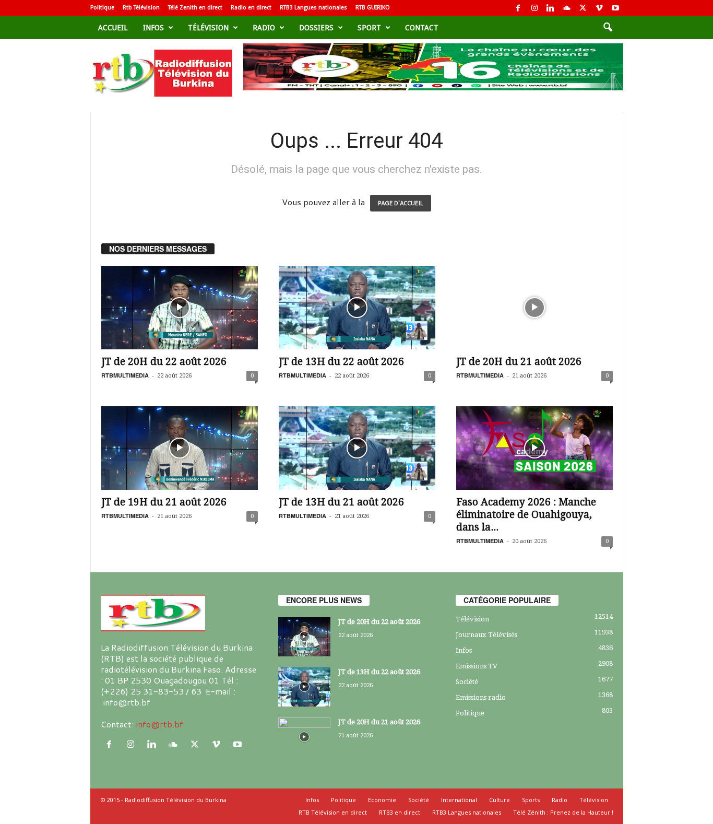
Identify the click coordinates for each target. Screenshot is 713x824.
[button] (607, 27)
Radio (264, 27)
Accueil (112, 27)
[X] (583, 8)
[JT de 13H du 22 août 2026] (357, 307)
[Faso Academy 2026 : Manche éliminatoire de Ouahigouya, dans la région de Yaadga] (534, 448)
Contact (421, 27)
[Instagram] (534, 8)
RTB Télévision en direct (333, 812)
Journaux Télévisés (486, 635)
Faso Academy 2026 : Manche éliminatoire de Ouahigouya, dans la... (526, 514)
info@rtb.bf (159, 724)
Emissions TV (476, 666)
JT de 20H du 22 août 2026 (164, 362)
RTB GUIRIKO (372, 7)
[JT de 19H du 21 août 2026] (179, 448)
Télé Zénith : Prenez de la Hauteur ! (563, 812)
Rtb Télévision (141, 7)
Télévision (208, 27)
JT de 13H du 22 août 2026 (341, 362)
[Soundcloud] (567, 8)
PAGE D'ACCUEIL (400, 203)
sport (369, 27)
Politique (102, 7)
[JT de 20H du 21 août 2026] (534, 307)
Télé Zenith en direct (195, 7)
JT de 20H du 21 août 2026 (518, 362)
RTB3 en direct (399, 812)
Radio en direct (251, 7)
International (459, 800)
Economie (382, 800)
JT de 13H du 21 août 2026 (341, 502)
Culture (499, 800)
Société (467, 682)
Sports (531, 800)
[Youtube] (615, 8)
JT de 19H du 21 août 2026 (164, 502)
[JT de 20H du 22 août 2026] (179, 307)
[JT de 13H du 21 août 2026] (357, 448)
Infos (153, 27)
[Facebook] (518, 8)
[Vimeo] (599, 8)
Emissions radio (481, 697)
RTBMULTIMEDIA (125, 375)
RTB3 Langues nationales (313, 7)
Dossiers (316, 27)
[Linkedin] (550, 8)
